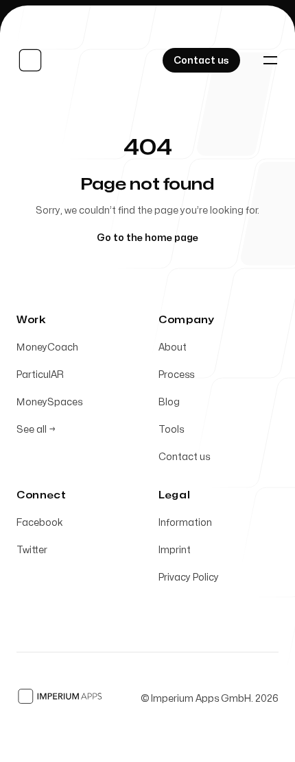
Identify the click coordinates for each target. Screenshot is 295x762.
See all (36, 429)
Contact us (184, 457)
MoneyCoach (47, 347)
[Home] (32, 60)
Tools (171, 429)
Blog (169, 402)
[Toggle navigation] (270, 60)
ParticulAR (40, 374)
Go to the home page (147, 237)
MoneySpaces (49, 402)
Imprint (174, 550)
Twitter (31, 550)
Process (176, 374)
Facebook (39, 522)
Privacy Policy (188, 577)
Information (185, 522)
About (172, 347)
